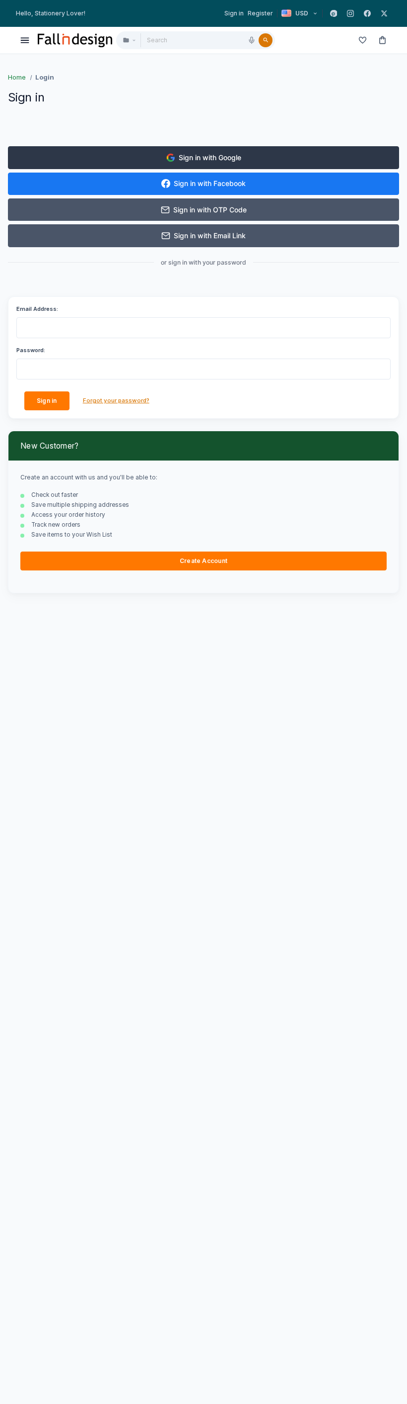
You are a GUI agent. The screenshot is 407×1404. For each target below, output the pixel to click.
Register (260, 13)
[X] (384, 13)
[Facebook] (367, 13)
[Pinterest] (333, 13)
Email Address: (37, 308)
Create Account (203, 560)
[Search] (265, 40)
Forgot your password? (116, 400)
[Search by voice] (252, 40)
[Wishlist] (362, 40)
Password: (30, 350)
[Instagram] (350, 13)
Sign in (234, 13)
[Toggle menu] (25, 40)
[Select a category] (129, 40)
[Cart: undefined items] (382, 40)
